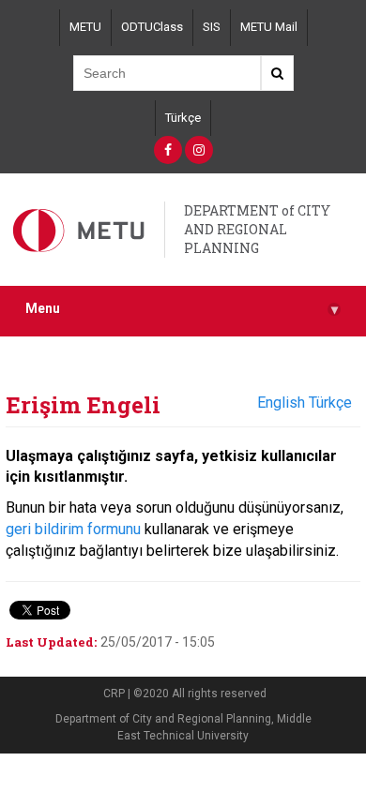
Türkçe (183, 118)
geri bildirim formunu (73, 529)
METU (85, 27)
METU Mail (268, 27)
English (281, 402)
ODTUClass (152, 27)
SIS (212, 27)
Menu (181, 309)
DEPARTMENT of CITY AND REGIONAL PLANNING (257, 229)
